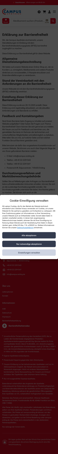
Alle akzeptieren (29, 235)
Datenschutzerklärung (25, 227)
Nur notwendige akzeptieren (29, 244)
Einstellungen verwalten (29, 252)
